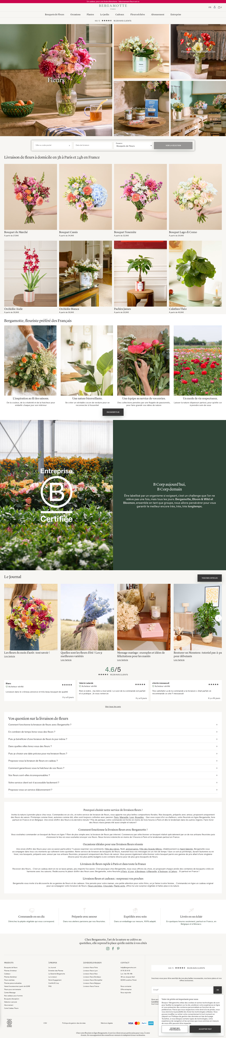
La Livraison (52, 977)
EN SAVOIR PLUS (113, 412)
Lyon (131, 817)
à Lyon (131, 871)
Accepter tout (205, 1029)
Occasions (75, 14)
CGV (45, 1023)
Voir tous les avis (113, 706)
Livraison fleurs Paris (90, 967)
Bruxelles (139, 817)
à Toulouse (163, 871)
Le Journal (52, 967)
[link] (214, 7)
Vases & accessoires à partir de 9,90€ (17, 986)
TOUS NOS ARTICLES (210, 578)
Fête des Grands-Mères (150, 849)
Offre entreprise (126, 989)
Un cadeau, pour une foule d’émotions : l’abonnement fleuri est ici (113, 1)
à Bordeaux (140, 871)
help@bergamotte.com (128, 967)
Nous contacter (126, 986)
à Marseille (151, 871)
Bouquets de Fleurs (54, 14)
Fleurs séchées (137, 14)
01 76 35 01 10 (125, 970)
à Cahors (173, 871)
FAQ (49, 986)
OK (218, 990)
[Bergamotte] (113, 7)
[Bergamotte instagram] (107, 949)
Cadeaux (119, 14)
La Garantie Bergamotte (56, 974)
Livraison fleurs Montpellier (92, 980)
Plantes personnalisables (13, 983)
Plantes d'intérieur (10, 970)
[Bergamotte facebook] (113, 949)
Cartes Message (9, 992)
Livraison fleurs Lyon (90, 970)
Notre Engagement (54, 980)
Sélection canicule (10, 1002)
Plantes (90, 14)
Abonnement (157, 14)
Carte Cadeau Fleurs (11, 1008)
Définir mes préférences (174, 1029)
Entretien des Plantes (55, 970)
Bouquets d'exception (11, 999)
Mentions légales (107, 1023)
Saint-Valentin (186, 849)
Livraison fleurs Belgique (91, 983)
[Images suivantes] (218, 618)
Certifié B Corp (53, 983)
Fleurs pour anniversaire (12, 989)
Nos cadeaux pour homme (13, 995)
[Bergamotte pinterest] (118, 949)
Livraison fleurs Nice (90, 974)
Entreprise (176, 14)
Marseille (124, 817)
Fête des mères (112, 849)
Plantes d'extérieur (10, 977)
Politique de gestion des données (74, 1023)
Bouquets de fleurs (10, 967)
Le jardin (104, 14)
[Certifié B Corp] (9, 1027)
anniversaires (132, 849)
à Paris (124, 871)
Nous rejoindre (126, 992)
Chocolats (108, 886)
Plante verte (119, 886)
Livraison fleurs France (91, 986)
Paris (116, 817)
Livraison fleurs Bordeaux (92, 977)
